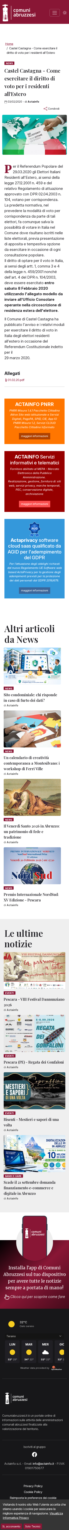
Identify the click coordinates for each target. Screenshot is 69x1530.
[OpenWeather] (56, 1368)
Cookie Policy (33, 1492)
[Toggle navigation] (54, 12)
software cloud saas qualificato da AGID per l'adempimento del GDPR (34, 548)
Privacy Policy (33, 1486)
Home (9, 44)
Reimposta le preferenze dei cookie (33, 1498)
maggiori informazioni (34, 436)
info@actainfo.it (43, 1463)
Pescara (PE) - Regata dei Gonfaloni (34, 1062)
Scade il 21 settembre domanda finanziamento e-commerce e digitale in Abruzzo (30, 1188)
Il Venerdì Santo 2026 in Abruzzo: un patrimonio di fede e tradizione (32, 831)
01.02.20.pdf (16, 380)
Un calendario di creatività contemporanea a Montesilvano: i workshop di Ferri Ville (32, 763)
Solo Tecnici (32, 1526)
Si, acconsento (11, 1526)
